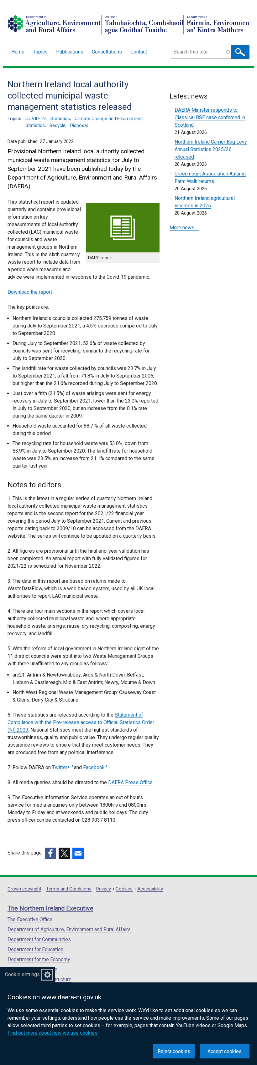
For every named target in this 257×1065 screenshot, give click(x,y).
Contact (138, 52)
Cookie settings (22, 974)
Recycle (58, 125)
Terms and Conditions (69, 889)
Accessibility (150, 889)
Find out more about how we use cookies (52, 1033)
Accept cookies (224, 1051)
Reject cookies (174, 1051)
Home (17, 52)
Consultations (107, 52)
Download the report (30, 292)
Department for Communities (39, 939)
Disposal (79, 125)
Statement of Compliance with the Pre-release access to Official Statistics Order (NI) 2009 (81, 722)
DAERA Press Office (130, 782)
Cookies (124, 889)
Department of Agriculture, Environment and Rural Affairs (69, 929)
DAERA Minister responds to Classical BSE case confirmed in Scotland (210, 117)
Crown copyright (24, 889)
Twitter (61, 767)
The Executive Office (30, 919)
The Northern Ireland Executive (50, 908)
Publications (69, 52)
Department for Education (35, 949)
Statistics (60, 118)
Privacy (103, 889)
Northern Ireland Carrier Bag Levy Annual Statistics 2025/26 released (211, 149)
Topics (40, 52)
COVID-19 (35, 118)
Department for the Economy (39, 959)
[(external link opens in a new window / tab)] (50, 853)
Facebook (95, 767)
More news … (184, 228)
